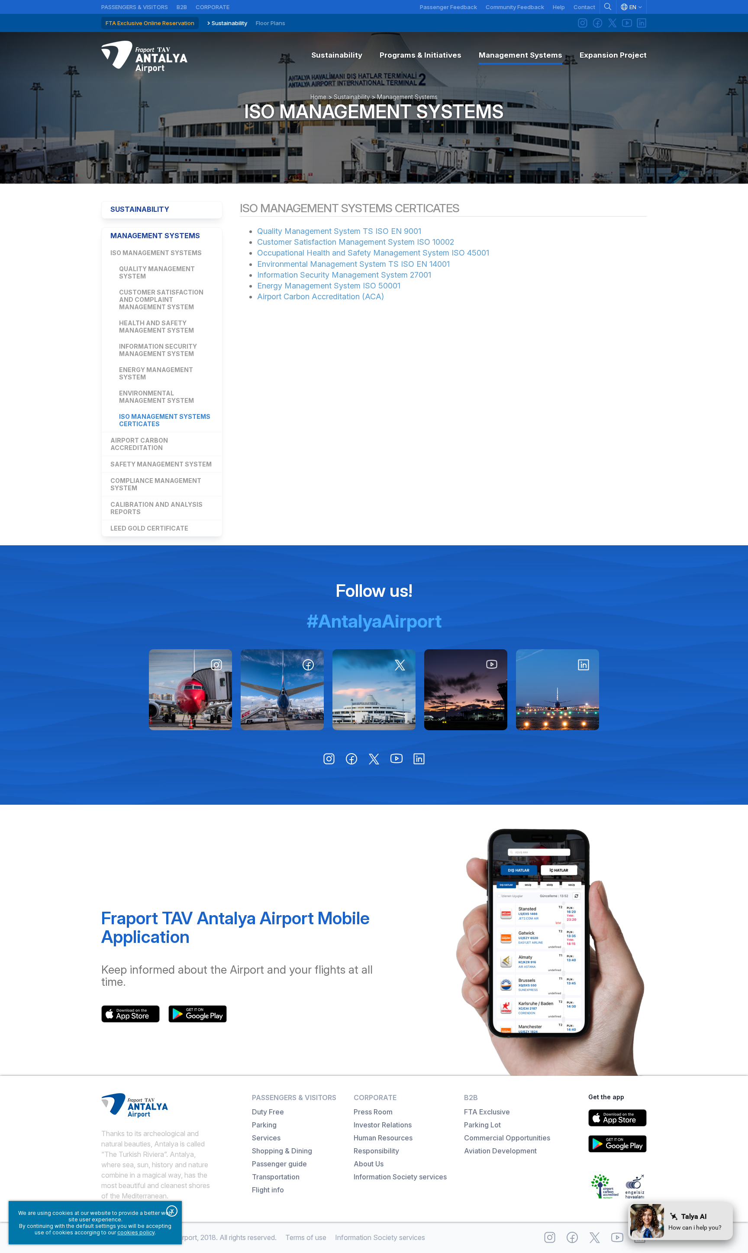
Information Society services (400, 1176)
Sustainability (229, 22)
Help (559, 6)
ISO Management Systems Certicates (164, 420)
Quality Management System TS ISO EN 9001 (339, 231)
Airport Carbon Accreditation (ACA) (320, 296)
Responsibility (376, 1150)
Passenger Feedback (448, 6)
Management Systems (407, 97)
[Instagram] (582, 23)
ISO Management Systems (374, 111)
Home (318, 97)
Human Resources (383, 1137)
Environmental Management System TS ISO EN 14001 (353, 264)
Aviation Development (500, 1150)
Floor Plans (270, 22)
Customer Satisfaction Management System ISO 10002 (355, 241)
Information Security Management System (158, 350)
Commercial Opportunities (507, 1137)
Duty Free (268, 1111)
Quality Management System (157, 272)
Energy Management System (156, 373)
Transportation (276, 1176)
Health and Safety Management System (156, 326)
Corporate (212, 6)
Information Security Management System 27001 (344, 274)
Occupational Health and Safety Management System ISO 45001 (373, 252)
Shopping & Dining (282, 1150)
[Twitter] (612, 23)
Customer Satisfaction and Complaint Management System (161, 299)
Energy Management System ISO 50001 (328, 285)
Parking (264, 1124)
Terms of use (305, 1237)
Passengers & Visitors (134, 6)
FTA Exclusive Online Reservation (150, 22)
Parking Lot (482, 1124)
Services (266, 1137)
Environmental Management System (156, 396)
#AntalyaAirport (374, 621)
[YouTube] (627, 23)
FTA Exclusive (487, 1111)
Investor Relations (383, 1124)
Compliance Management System (155, 484)
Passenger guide (279, 1163)
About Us (369, 1163)
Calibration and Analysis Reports (156, 508)
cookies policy (136, 1232)
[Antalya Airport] (144, 57)
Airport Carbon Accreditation (139, 444)
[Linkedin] (641, 23)
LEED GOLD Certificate (149, 528)
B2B (182, 6)
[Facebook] (597, 23)
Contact (584, 6)
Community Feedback (515, 6)
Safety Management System (161, 464)
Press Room (373, 1111)
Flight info (268, 1189)
